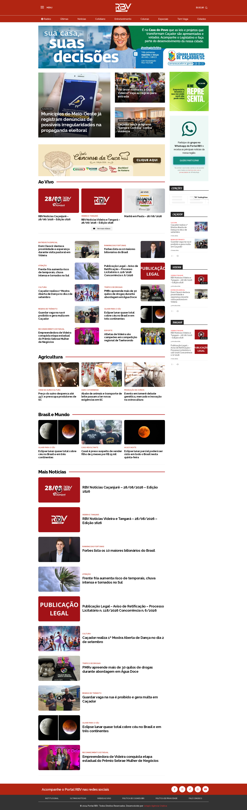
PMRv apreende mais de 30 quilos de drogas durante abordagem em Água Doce (120, 294)
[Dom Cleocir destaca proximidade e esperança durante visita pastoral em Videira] (87, 249)
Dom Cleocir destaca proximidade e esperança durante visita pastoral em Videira (54, 251)
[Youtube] (205, 789)
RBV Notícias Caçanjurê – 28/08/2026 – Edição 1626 (54, 218)
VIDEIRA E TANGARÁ (89, 216)
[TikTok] (190, 789)
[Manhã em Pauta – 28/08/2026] (144, 200)
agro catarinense (90, 390)
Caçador (177, 214)
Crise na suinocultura (49, 390)
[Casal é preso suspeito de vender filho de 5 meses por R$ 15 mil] (101, 432)
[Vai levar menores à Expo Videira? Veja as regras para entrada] (140, 88)
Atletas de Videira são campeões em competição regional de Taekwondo (120, 337)
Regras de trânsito (47, 309)
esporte (108, 331)
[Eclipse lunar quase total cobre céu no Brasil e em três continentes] (153, 314)
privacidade (183, 172)
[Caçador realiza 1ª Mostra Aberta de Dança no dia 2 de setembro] (87, 292)
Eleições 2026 (47, 109)
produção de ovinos (134, 390)
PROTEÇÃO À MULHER (126, 120)
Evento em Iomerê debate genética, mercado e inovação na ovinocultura (143, 396)
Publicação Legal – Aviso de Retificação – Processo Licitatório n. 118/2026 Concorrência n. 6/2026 (121, 270)
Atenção (42, 266)
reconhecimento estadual (51, 329)
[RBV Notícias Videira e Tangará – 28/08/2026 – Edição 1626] (101, 200)
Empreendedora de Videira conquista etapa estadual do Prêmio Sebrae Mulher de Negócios (54, 337)
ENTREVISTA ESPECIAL (48, 243)
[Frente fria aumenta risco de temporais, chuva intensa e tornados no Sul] (87, 271)
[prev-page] (172, 256)
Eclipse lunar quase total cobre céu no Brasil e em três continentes (119, 315)
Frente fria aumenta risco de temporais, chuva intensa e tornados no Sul (53, 272)
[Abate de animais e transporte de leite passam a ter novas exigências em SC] (101, 374)
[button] (202, 8)
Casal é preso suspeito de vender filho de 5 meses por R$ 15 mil (101, 453)
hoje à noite (130, 447)
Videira (176, 267)
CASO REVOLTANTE (89, 447)
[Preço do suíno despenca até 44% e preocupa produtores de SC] (58, 374)
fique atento (124, 86)
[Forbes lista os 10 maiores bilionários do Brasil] (153, 249)
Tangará (177, 322)
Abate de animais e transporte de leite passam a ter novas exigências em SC (101, 396)
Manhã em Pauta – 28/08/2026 (143, 216)
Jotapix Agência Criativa (155, 806)
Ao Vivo (46, 181)
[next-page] (177, 256)
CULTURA (42, 287)
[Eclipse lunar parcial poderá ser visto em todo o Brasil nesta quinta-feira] (144, 432)
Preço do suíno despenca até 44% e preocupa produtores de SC (57, 396)
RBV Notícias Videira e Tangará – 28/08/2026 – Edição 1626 (100, 221)
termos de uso (193, 170)
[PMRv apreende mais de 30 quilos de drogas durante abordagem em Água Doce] (153, 292)
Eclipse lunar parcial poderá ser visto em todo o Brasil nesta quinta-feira (143, 454)
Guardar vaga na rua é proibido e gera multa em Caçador (53, 315)
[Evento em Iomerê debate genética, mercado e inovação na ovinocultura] (144, 374)
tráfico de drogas (113, 287)
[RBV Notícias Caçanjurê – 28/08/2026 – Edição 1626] (58, 200)
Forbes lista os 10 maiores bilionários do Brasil (119, 251)
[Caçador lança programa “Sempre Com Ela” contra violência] (140, 122)
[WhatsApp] (198, 789)
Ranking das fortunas (115, 246)
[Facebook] (174, 789)
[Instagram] (182, 789)
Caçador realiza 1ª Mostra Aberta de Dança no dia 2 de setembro (55, 294)
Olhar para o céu (112, 309)
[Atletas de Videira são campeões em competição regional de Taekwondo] (153, 336)
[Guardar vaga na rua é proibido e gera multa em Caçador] (87, 314)
